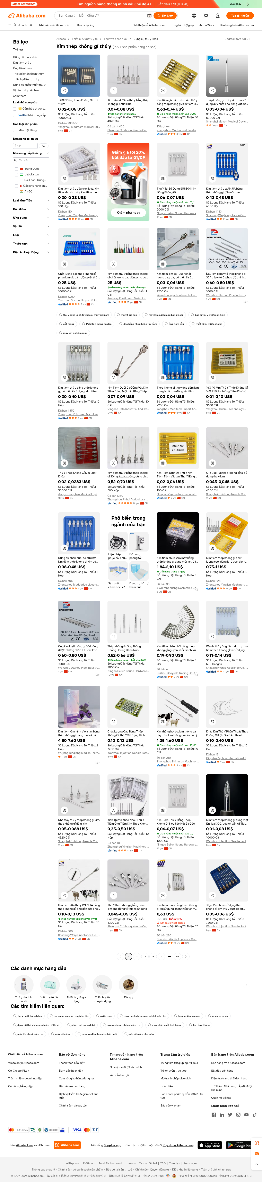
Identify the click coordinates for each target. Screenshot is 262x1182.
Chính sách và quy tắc (73, 1105)
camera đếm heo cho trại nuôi (99, 1034)
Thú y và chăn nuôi (115, 38)
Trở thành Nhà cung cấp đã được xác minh (232, 1088)
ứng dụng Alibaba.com (178, 1145)
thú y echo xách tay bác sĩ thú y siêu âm (86, 315)
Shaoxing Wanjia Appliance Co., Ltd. (227, 215)
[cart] (206, 16)
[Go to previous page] (120, 956)
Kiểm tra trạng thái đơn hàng (229, 1078)
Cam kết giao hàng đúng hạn (77, 1078)
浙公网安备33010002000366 (198, 1175)
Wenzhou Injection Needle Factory (178, 295)
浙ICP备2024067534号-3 (235, 1175)
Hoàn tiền (166, 1086)
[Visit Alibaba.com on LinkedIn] (221, 1114)
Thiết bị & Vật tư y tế (85, 38)
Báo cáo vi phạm (170, 1105)
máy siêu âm (62, 1034)
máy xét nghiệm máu (75, 333)
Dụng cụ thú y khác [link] (145, 38)
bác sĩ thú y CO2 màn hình (210, 315)
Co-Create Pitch (18, 1070)
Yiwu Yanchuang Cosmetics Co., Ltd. (178, 587)
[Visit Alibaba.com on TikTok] (254, 1114)
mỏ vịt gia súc (129, 315)
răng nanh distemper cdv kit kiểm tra (145, 1016)
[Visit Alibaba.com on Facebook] (213, 1114)
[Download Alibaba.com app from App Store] (210, 1145)
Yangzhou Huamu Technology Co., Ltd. (227, 409)
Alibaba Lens (24, 1145)
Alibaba (61, 38)
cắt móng (68, 324)
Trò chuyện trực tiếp (173, 1070)
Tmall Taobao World (111, 1163)
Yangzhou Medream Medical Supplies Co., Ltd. (79, 126)
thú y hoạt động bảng (29, 1016)
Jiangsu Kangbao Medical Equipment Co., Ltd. (79, 494)
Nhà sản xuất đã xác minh (126, 1067)
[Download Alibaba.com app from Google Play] (240, 1145)
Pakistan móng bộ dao (99, 324)
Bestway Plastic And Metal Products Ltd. (128, 298)
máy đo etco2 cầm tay (30, 1034)
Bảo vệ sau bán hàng (72, 1086)
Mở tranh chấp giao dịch (175, 1078)
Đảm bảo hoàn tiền (71, 1070)
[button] (149, 15)
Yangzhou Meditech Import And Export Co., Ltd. (178, 409)
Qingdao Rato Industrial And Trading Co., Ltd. (128, 409)
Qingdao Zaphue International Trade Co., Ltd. (178, 494)
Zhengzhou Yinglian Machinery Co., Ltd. (79, 215)
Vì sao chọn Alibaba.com (23, 1062)
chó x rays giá (220, 1016)
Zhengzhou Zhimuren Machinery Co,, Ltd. (79, 414)
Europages (190, 1163)
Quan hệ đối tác (221, 1097)
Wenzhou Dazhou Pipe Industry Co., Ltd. (227, 295)
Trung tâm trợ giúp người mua (179, 1062)
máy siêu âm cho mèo (141, 1034)
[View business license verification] (168, 1176)
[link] (256, 1143)
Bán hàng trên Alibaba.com (228, 1062)
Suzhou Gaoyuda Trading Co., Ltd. (178, 673)
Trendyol (174, 1163)
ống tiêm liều (176, 324)
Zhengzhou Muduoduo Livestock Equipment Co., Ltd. (178, 130)
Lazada (131, 1163)
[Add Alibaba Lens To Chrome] (67, 1145)
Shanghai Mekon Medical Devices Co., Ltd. (227, 121)
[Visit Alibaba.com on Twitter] (230, 1114)
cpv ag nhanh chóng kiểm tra (123, 1025)
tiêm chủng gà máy (189, 1016)
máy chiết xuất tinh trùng (166, 1025)
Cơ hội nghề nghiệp (20, 1086)
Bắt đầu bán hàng (222, 1070)
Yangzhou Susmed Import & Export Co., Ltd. (79, 300)
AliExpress (72, 1163)
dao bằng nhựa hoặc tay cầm (140, 324)
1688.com (89, 1163)
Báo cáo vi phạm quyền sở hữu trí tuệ (181, 1095)
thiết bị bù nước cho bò (209, 324)
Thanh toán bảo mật (72, 1062)
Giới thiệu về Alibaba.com (25, 1054)
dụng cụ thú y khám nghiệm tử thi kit (38, 1025)
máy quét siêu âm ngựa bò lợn (71, 1016)
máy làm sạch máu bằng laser (166, 315)
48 (177, 956)
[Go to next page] (186, 956)
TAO (163, 1163)
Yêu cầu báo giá (119, 1075)
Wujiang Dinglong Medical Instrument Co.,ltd (79, 752)
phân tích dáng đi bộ (83, 1025)
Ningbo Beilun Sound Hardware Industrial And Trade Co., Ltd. (178, 213)
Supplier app (112, 1145)
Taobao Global (148, 1163)
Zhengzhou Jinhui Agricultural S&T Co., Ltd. (128, 499)
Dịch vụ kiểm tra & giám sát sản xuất (78, 1095)
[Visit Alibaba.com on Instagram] (238, 1114)
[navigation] (31, 498)
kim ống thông (201, 1025)
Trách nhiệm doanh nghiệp (25, 1078)
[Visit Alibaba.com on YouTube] (246, 1114)
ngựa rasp (106, 1016)
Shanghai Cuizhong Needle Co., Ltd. (128, 130)
